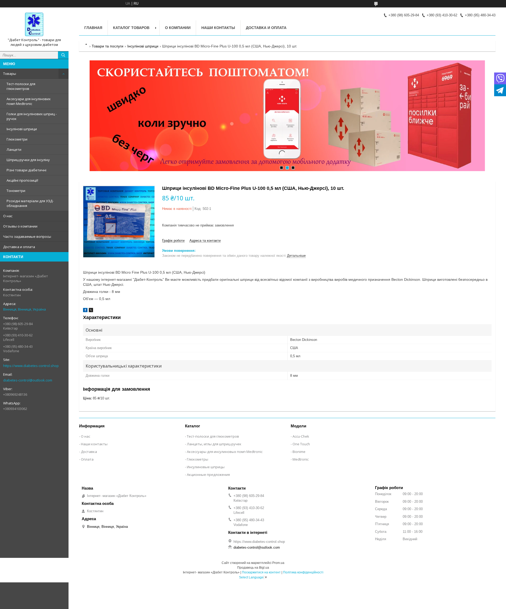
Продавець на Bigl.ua (253, 567)
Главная (93, 28)
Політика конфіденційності (303, 572)
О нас (7, 216)
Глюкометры (197, 459)
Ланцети (14, 149)
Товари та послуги (107, 46)
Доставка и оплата (19, 246)
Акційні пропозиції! (22, 180)
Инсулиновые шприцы (206, 467)
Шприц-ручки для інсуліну (28, 159)
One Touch (301, 444)
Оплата (87, 459)
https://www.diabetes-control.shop (31, 365)
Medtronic (301, 459)
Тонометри (16, 190)
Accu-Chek (301, 436)
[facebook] (85, 311)
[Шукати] (63, 55)
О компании (178, 28)
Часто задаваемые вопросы (27, 236)
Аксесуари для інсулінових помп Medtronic (29, 101)
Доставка (89, 451)
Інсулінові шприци (22, 129)
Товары (9, 73)
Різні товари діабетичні (26, 170)
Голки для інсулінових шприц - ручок (32, 116)
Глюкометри (17, 139)
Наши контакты (218, 28)
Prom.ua (278, 563)
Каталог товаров (131, 28)
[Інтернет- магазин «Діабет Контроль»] (34, 24)
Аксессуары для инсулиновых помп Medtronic (224, 451)
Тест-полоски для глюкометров (21, 86)
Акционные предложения (208, 474)
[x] (91, 311)
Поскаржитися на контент (261, 572)
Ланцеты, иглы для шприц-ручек (214, 444)
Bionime (299, 451)
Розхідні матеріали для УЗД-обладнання (30, 203)
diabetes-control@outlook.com (27, 380)
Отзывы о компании (20, 226)
